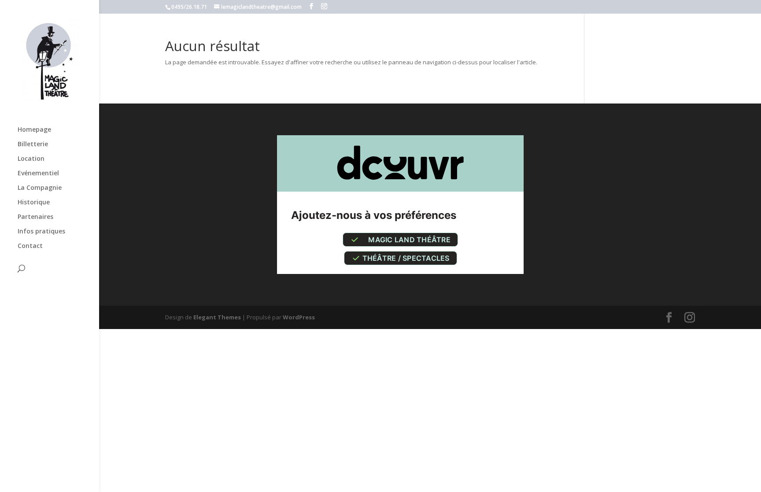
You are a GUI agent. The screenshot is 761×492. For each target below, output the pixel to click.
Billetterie (33, 144)
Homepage (34, 129)
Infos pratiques (41, 231)
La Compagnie (40, 188)
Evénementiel (38, 173)
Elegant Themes (217, 317)
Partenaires (35, 217)
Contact (30, 246)
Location (31, 159)
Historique (34, 202)
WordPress (299, 317)
